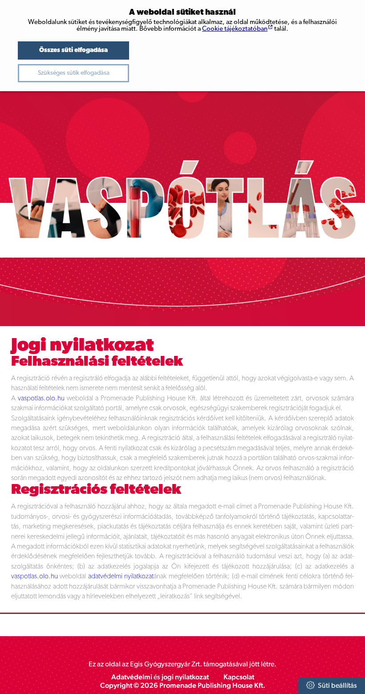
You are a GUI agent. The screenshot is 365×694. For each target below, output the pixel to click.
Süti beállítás (336, 686)
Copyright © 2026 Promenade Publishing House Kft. (182, 685)
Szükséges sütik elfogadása (74, 73)
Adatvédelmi (131, 677)
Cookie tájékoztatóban (235, 29)
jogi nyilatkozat (185, 677)
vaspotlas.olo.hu (41, 398)
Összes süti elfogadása (73, 50)
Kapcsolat (238, 677)
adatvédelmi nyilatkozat (121, 576)
